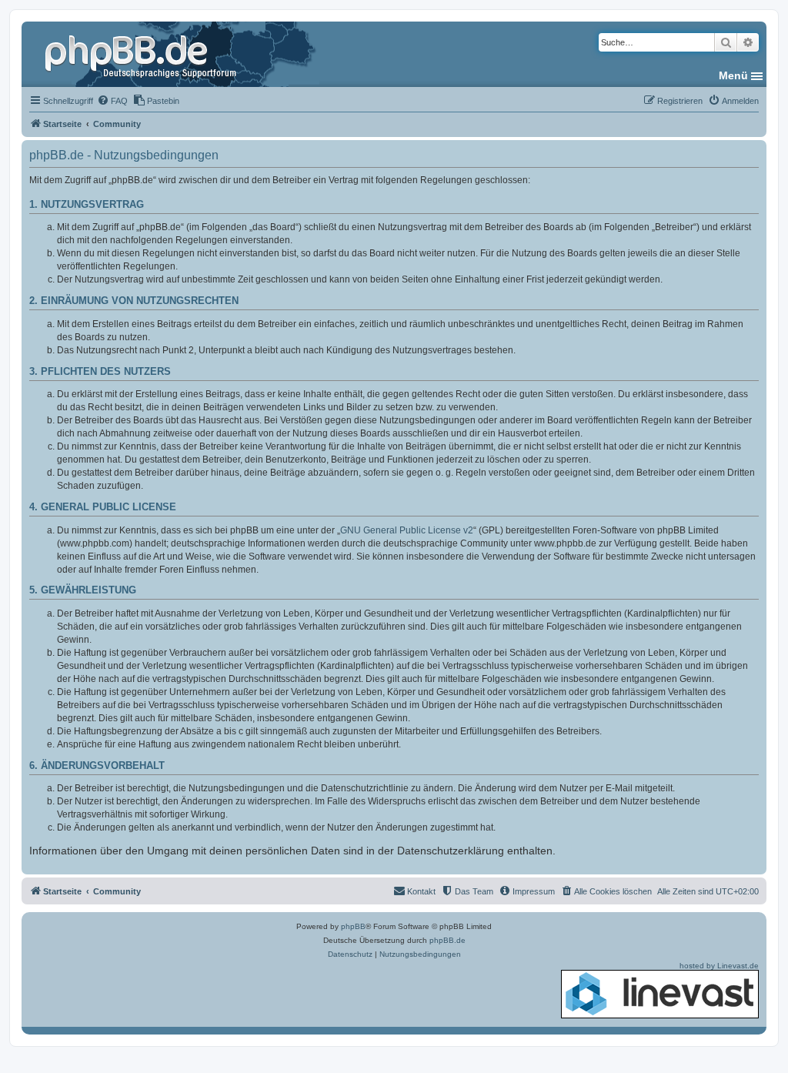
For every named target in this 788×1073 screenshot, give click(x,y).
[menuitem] (112, 101)
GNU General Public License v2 (406, 530)
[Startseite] (142, 53)
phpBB (353, 926)
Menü (733, 75)
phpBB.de (447, 940)
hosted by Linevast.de (719, 965)
